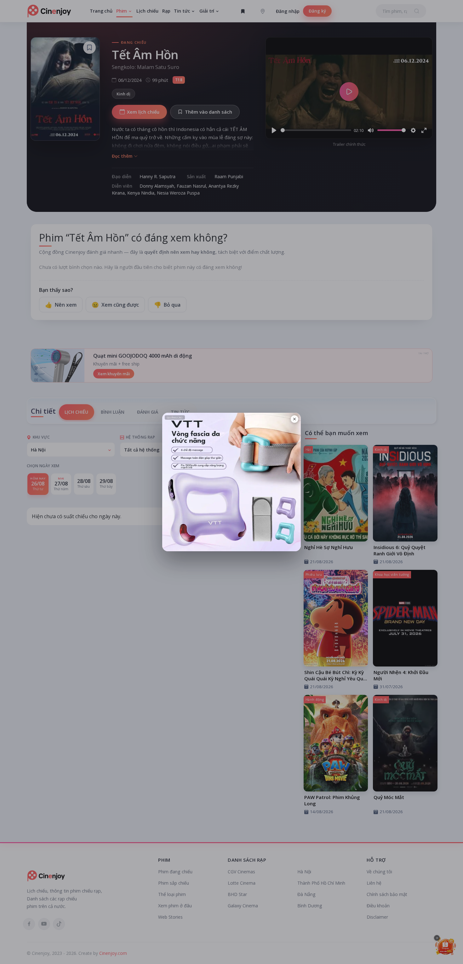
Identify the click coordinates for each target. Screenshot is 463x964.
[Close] (294, 419)
